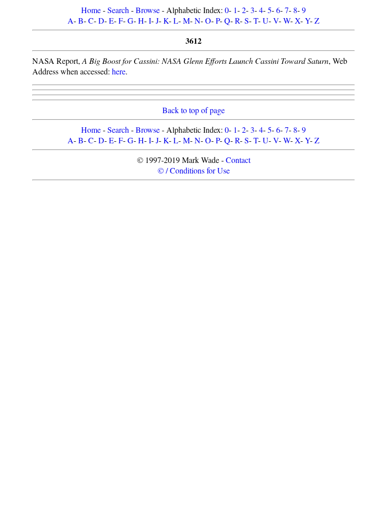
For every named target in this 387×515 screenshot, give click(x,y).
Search (118, 10)
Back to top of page (193, 110)
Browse (148, 10)
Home (91, 10)
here (118, 71)
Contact (238, 159)
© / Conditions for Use (194, 170)
